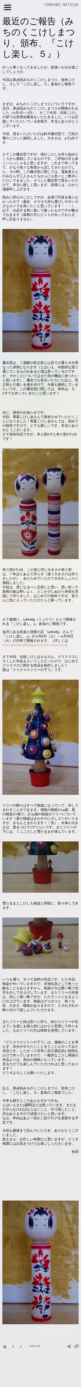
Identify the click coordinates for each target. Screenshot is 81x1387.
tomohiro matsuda (61, 5)
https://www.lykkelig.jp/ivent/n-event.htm (33, 645)
